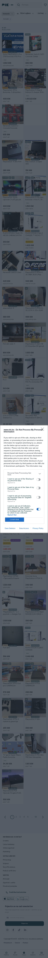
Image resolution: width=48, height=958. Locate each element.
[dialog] (24, 479)
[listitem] (24, 474)
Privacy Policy (38, 528)
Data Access (24, 528)
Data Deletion (10, 528)
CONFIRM (14, 519)
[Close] (43, 430)
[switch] (38, 479)
